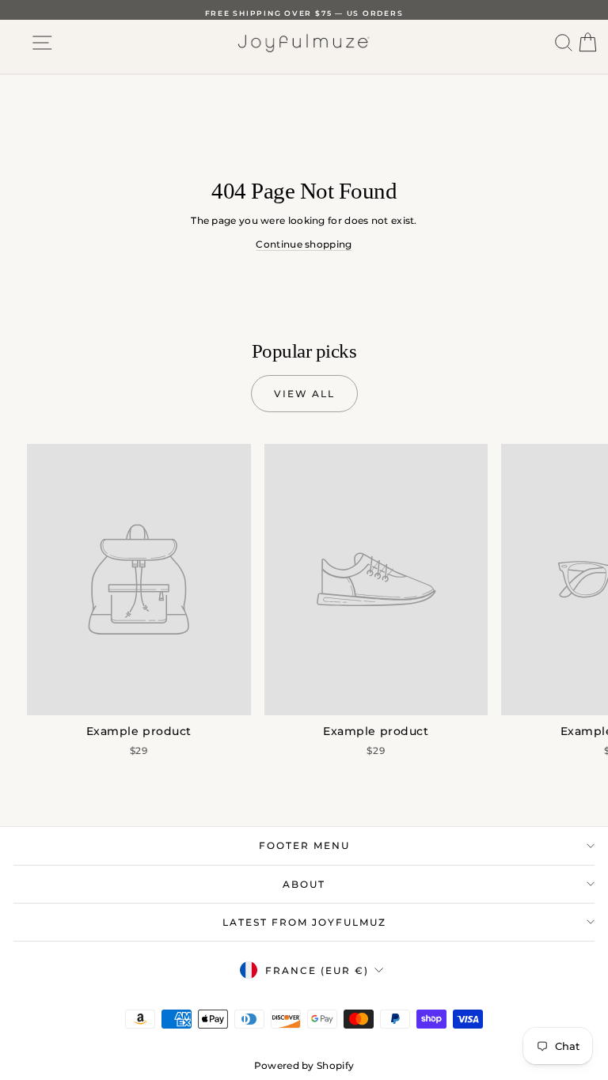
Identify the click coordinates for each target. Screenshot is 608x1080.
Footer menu (304, 845)
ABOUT (304, 884)
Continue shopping (304, 244)
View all (304, 394)
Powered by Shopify (304, 1065)
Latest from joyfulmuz (304, 922)
